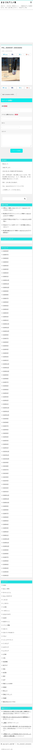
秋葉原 (4, 687)
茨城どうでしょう (7, 694)
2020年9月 (5, 506)
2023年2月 (5, 400)
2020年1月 (5, 535)
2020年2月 (5, 531)
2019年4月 (5, 568)
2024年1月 (5, 360)
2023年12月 (6, 364)
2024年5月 (5, 345)
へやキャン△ (6, 610)
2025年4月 (5, 309)
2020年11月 (6, 499)
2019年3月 (5, 571)
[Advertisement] (16, 26)
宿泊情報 (5, 661)
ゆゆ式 (4, 618)
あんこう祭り (6, 588)
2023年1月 (5, 404)
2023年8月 (5, 378)
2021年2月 (5, 488)
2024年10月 (6, 331)
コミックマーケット (8, 639)
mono (4, 585)
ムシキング (6, 650)
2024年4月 (5, 349)
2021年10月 (6, 459)
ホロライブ (6, 647)
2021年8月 (5, 466)
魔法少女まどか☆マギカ (9, 701)
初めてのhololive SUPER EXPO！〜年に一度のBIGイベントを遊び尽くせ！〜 (9, 94)
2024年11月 (6, 327)
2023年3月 (5, 396)
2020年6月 (5, 517)
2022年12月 (6, 407)
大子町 (4, 654)
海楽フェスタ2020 (7, 683)
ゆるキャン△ (6, 621)
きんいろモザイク (7, 596)
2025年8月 (5, 294)
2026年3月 (5, 269)
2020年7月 (5, 513)
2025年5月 (5, 305)
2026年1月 (5, 276)
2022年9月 (5, 418)
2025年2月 (5, 316)
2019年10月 (6, 546)
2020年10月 (6, 502)
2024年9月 (5, 335)
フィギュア (6, 643)
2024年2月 (5, 356)
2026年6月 (5, 258)
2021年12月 (6, 451)
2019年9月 (5, 550)
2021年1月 (5, 491)
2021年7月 (5, 469)
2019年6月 (5, 561)
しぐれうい (6, 603)
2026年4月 (5, 265)
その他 (4, 607)
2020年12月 (6, 495)
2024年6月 (5, 342)
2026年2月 (5, 273)
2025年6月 (5, 302)
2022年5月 (5, 433)
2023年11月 (6, 367)
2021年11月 (6, 455)
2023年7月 (5, 382)
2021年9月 (5, 462)
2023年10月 (6, 371)
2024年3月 (5, 353)
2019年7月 (5, 557)
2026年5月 (5, 262)
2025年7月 (5, 298)
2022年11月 (6, 411)
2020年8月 (5, 509)
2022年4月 (5, 437)
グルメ (4, 636)
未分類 (4, 672)
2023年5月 (5, 389)
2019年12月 (6, 539)
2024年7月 (5, 338)
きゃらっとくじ (7, 592)
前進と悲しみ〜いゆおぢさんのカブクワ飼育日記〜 (16, 717)
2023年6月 (5, 386)
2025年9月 (5, 291)
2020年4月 (5, 524)
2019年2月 (5, 575)
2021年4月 (5, 480)
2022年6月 (5, 429)
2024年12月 (6, 324)
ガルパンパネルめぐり (8, 632)
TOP (8, 744)
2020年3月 (5, 528)
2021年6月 (5, 473)
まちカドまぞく (7, 614)
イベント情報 (6, 625)
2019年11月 (6, 542)
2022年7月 (5, 426)
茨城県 (4, 698)
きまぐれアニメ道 (8, 2)
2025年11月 (6, 284)
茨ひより (5, 690)
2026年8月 (5, 251)
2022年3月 (5, 440)
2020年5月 (5, 520)
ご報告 (4, 722)
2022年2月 (5, 444)
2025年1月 (5, 320)
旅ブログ (5, 665)
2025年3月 (5, 313)
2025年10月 (6, 287)
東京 (4, 676)
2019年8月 (5, 553)
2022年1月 (5, 448)
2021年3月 (5, 484)
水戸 (4, 680)
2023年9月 (5, 375)
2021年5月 (5, 477)
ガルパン (5, 629)
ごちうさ (5, 599)
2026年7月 (5, 254)
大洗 (4, 658)
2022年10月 (6, 415)
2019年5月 (5, 564)
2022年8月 (5, 422)
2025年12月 (6, 280)
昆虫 (4, 669)
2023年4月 (5, 393)
